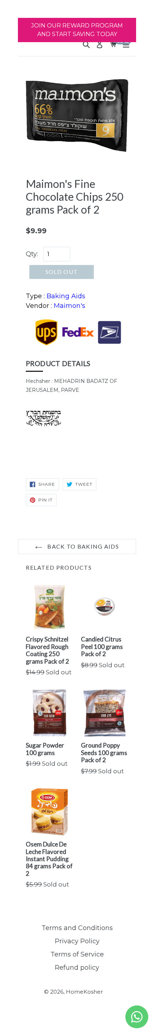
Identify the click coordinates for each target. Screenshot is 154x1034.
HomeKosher (84, 991)
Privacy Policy (77, 941)
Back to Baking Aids (82, 546)
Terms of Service (77, 954)
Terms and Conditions (77, 928)
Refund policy (77, 967)
